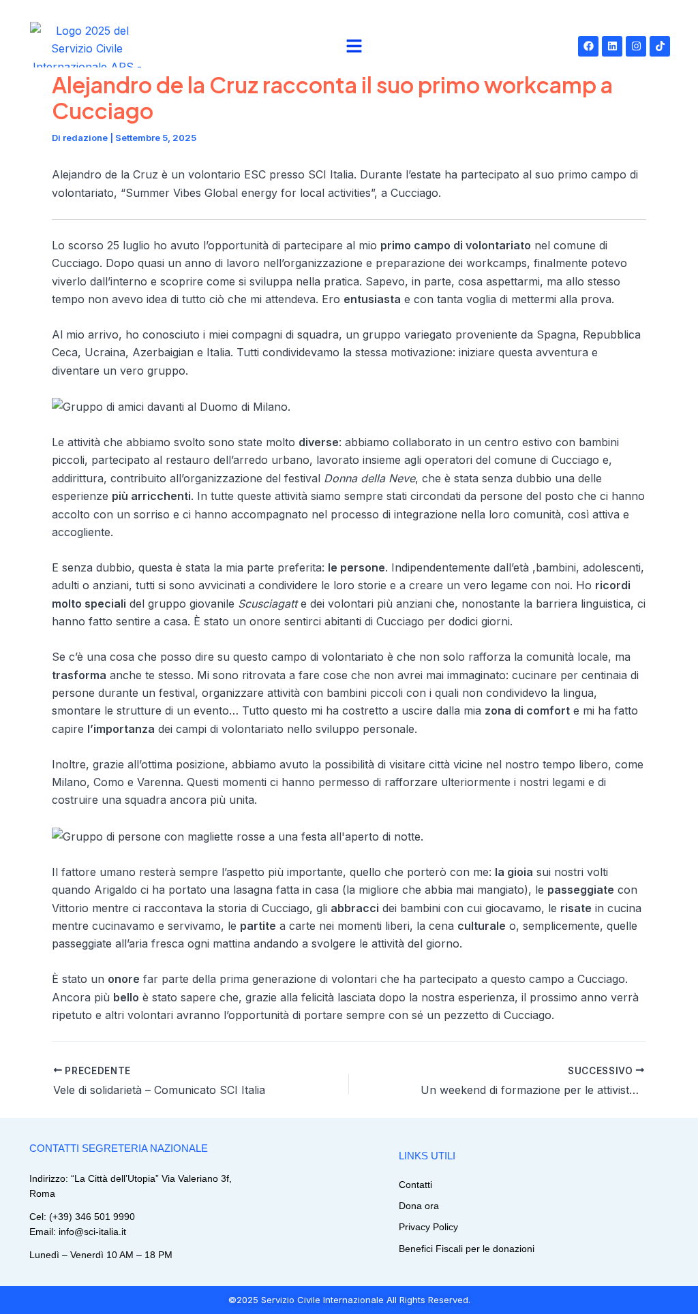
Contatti (415, 1184)
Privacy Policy (428, 1226)
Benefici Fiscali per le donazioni (466, 1248)
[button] (354, 46)
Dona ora (419, 1205)
